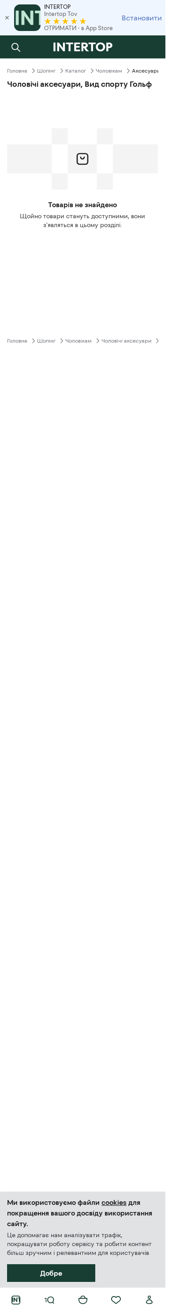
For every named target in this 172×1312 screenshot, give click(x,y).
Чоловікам (109, 70)
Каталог (75, 70)
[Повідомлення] (149, 47)
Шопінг (46, 70)
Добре (51, 1273)
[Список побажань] (116, 1300)
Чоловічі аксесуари (126, 340)
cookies (114, 1202)
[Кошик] (83, 1300)
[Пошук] (16, 47)
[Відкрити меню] (49, 1300)
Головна (17, 70)
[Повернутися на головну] (83, 46)
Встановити (142, 17)
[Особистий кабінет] (149, 1300)
